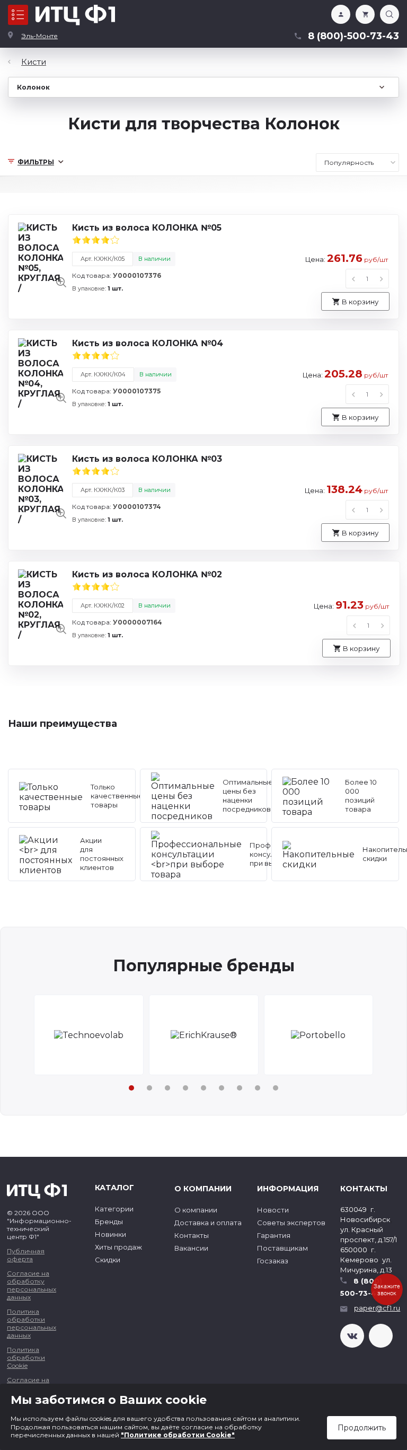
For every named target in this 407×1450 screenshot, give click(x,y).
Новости (273, 1210)
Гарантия (273, 1235)
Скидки (107, 1259)
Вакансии (191, 1248)
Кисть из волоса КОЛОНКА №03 (147, 459)
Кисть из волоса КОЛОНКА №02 (147, 574)
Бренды (109, 1221)
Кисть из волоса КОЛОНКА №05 (147, 228)
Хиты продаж (118, 1247)
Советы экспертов (291, 1222)
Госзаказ (272, 1260)
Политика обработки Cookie (26, 1357)
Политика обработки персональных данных (31, 1323)
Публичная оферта (26, 1255)
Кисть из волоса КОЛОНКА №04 (147, 343)
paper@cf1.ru (377, 1308)
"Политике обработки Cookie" (178, 1435)
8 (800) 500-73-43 (361, 1287)
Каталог (18, 15)
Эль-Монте (39, 36)
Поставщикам (282, 1248)
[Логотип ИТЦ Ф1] (75, 15)
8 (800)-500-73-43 (353, 36)
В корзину (359, 301)
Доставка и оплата (208, 1222)
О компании (195, 1210)
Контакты (191, 1235)
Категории (114, 1209)
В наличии (154, 258)
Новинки (110, 1234)
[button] (131, 1088)
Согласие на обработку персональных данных (31, 1285)
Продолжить (362, 1428)
